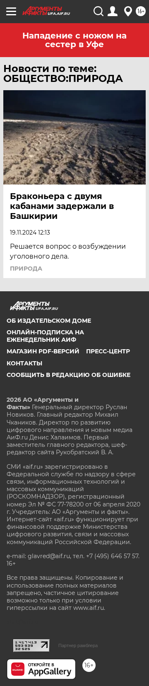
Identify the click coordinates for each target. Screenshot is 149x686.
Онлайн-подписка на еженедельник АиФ (45, 336)
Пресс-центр (108, 351)
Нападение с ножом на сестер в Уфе (74, 40)
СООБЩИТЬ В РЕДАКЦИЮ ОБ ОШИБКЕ (68, 375)
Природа (26, 268)
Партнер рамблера (78, 645)
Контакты (24, 363)
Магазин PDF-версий (43, 351)
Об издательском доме (49, 320)
